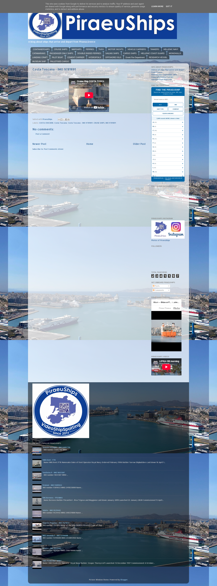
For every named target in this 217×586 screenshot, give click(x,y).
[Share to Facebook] (66, 119)
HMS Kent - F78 (49, 460)
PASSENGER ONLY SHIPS (61, 53)
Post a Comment (43, 134)
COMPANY (176, 109)
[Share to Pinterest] (68, 119)
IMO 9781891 (110, 123)
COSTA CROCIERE (46, 123)
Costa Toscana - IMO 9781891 (80, 123)
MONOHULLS (175, 53)
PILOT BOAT (57, 57)
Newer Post (39, 143)
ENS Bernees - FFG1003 (53, 498)
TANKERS (154, 49)
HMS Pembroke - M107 (52, 561)
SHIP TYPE (160, 109)
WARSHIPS (77, 49)
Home (89, 143)
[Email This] (59, 119)
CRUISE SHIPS (60, 49)
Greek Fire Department (135, 57)
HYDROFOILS (95, 57)
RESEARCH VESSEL (158, 57)
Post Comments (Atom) (53, 149)
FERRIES (90, 49)
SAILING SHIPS (112, 53)
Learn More (157, 6)
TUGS (101, 49)
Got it (169, 6)
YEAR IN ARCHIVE (168, 113)
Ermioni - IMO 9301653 (52, 485)
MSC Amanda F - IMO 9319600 (55, 535)
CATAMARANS (38, 53)
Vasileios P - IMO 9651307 (54, 472)
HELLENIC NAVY (171, 49)
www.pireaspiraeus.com (161, 79)
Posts (156, 286)
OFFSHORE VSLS (113, 57)
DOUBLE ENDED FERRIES (89, 53)
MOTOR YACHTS (115, 49)
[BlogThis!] (61, 119)
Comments (159, 290)
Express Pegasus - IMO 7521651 (56, 523)
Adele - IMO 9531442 (52, 510)
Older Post (139, 143)
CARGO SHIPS (130, 53)
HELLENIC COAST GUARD (153, 53)
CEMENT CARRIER (75, 57)
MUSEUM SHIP (39, 61)
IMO (176, 104)
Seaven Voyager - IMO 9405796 (56, 447)
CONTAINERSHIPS (41, 49)
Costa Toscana (60, 123)
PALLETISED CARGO (59, 61)
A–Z (160, 104)
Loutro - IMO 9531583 (52, 548)
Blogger (124, 580)
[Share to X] (64, 119)
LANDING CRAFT (40, 57)
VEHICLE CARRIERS (137, 49)
